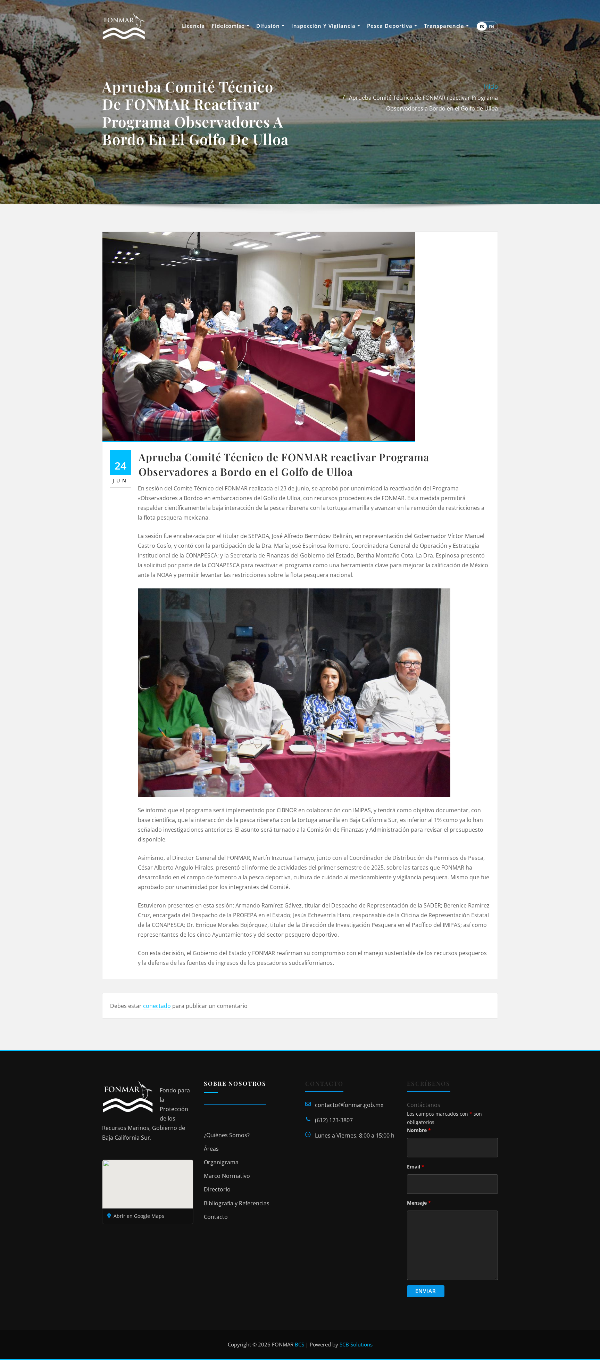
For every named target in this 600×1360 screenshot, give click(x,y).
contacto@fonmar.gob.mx (349, 1105)
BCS (299, 1344)
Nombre (419, 1130)
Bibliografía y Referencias (236, 1203)
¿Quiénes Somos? (227, 1135)
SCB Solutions (356, 1344)
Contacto (216, 1217)
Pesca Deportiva (390, 25)
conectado (157, 1006)
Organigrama (221, 1162)
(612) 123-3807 (334, 1120)
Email (415, 1166)
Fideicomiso (229, 25)
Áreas (211, 1149)
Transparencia (445, 25)
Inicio (491, 86)
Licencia (193, 25)
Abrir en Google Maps (139, 1216)
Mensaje (419, 1202)
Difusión (269, 25)
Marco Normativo (227, 1176)
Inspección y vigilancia (324, 25)
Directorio (217, 1189)
